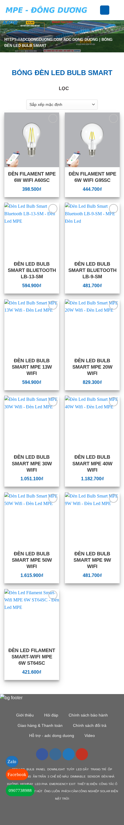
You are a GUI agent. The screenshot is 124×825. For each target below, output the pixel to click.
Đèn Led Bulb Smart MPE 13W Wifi (32, 367)
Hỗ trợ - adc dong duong (51, 735)
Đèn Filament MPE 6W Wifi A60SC (32, 177)
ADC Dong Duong (80, 39)
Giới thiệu (25, 715)
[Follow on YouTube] (82, 754)
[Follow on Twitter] (69, 754)
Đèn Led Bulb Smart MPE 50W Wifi (32, 560)
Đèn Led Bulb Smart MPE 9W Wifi (92, 560)
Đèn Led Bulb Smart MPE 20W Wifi (92, 367)
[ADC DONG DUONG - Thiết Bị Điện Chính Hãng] (46, 10)
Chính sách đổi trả (89, 725)
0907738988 (20, 790)
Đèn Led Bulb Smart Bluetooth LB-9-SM (92, 270)
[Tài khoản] (104, 10)
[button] (96, 10)
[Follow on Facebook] (42, 754)
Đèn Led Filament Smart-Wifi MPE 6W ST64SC (31, 657)
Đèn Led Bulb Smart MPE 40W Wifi (92, 463)
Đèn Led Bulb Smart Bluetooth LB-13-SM (32, 270)
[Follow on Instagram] (55, 754)
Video (89, 735)
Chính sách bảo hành (88, 715)
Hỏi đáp (51, 715)
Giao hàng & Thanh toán (40, 725)
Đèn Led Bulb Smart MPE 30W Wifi (32, 463)
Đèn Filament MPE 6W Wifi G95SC (92, 177)
